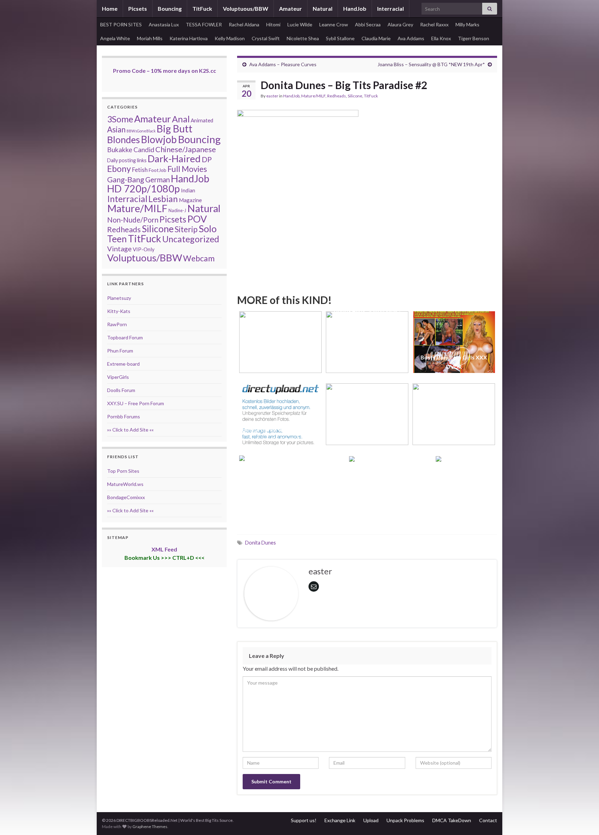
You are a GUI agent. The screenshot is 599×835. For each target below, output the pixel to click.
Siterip (186, 229)
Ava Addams (411, 38)
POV (197, 219)
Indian (188, 190)
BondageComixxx (126, 497)
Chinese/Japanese (185, 149)
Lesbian (163, 198)
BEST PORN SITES (121, 24)
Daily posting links (127, 160)
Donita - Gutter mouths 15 (280, 510)
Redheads (336, 95)
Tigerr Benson (473, 38)
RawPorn (117, 324)
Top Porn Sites (123, 471)
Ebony (119, 169)
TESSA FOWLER (204, 24)
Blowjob (159, 139)
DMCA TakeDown (451, 820)
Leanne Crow (333, 24)
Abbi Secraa (368, 24)
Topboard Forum (125, 337)
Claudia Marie (376, 38)
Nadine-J (177, 210)
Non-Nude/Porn (132, 220)
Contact (488, 820)
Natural (322, 8)
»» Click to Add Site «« (130, 430)
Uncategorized (190, 239)
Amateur (290, 8)
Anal (181, 119)
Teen (117, 238)
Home (110, 8)
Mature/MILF (313, 95)
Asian (116, 129)
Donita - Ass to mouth (367, 510)
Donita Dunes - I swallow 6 (453, 510)
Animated (202, 120)
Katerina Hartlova (189, 38)
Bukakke (119, 150)
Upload (371, 820)
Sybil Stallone (340, 38)
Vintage (119, 248)
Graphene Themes (149, 826)
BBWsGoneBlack (141, 131)
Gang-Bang (125, 179)
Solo (208, 228)
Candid (143, 150)
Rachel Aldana (244, 24)
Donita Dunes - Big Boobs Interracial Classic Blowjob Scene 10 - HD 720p (280, 357)
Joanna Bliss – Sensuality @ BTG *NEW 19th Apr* (431, 64)
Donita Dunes (260, 543)
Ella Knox (441, 38)
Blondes (123, 139)
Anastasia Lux (164, 24)
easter (272, 95)
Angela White (115, 38)
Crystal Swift (266, 38)
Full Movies (187, 169)
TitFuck (202, 8)
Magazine (190, 200)
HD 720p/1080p (143, 188)
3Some (120, 119)
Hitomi (273, 24)
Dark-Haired (174, 158)
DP (207, 159)
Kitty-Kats (118, 311)
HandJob (354, 8)
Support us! (303, 820)
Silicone (355, 95)
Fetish (140, 169)
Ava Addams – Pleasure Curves (282, 64)
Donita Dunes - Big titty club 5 (367, 438)
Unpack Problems (405, 820)
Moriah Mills (150, 38)
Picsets (137, 8)
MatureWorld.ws (125, 484)
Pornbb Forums (123, 416)
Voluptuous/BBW (245, 8)
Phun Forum (120, 351)
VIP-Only (144, 249)
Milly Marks (467, 24)
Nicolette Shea (303, 38)
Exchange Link (339, 820)
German (157, 179)
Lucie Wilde (299, 24)
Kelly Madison (230, 38)
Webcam (199, 258)
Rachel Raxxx (434, 24)
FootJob (157, 170)
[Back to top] (583, 819)
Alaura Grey (400, 24)
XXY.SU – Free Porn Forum (135, 403)
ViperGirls (118, 377)
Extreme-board (123, 364)
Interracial (390, 8)
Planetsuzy (119, 298)
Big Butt (174, 128)
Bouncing (170, 8)
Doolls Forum (121, 390)
